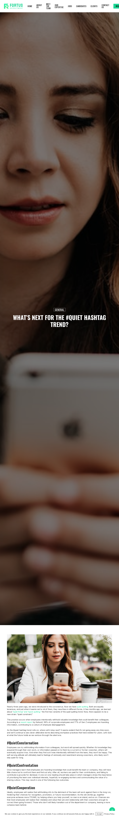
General (59, 309)
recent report (26, 722)
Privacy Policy (109, 814)
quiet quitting (82, 707)
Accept (99, 814)
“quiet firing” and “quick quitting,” (27, 712)
